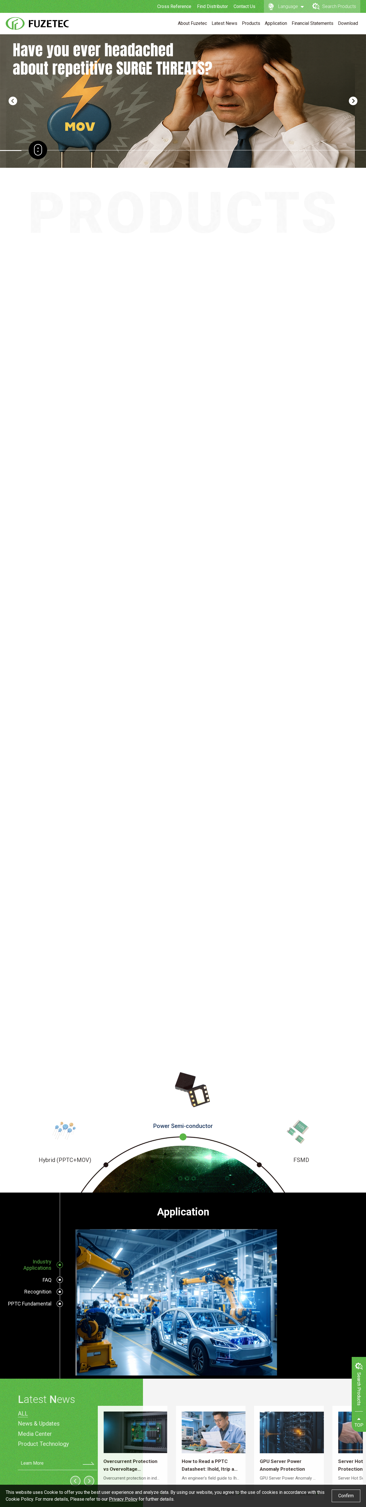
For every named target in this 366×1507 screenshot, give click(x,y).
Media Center (32, 1433)
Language (288, 6)
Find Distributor (212, 6)
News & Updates (35, 1423)
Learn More (28, 1463)
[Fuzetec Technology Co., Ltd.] (37, 23)
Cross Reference (174, 6)
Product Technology (40, 1443)
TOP (359, 1425)
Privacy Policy (123, 1499)
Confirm (346, 1495)
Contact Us (244, 6)
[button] (13, 101)
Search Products (339, 6)
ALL (20, 1413)
